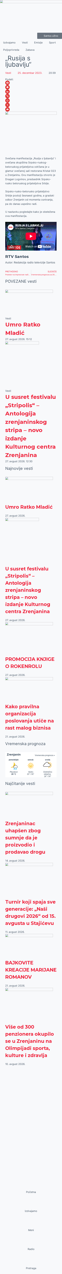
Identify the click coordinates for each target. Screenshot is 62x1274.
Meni (31, 1230)
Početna (31, 1192)
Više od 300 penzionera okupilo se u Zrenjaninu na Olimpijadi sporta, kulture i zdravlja (29, 1041)
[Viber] (31, 96)
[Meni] (31, 1224)
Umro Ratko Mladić (29, 507)
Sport (52, 42)
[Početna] (31, 1186)
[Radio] (31, 1243)
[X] (31, 105)
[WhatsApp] (31, 100)
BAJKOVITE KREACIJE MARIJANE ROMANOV (31, 970)
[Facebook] (31, 83)
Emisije (38, 42)
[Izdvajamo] (31, 1205)
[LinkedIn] (31, 91)
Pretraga (31, 1268)
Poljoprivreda (11, 49)
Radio (31, 1249)
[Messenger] (31, 87)
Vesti (25, 42)
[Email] (31, 109)
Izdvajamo (9, 42)
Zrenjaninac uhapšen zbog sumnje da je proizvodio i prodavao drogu (25, 838)
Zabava (30, 49)
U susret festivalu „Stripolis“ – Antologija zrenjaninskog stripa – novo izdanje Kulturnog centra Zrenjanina (27, 590)
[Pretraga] (31, 1262)
